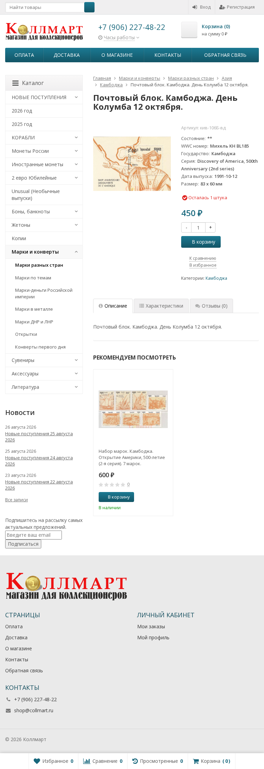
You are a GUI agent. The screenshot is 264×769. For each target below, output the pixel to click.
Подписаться (23, 544)
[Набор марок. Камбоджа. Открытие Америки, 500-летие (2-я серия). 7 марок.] (133, 409)
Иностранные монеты (37, 164)
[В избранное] (165, 497)
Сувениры (23, 360)
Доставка (67, 55)
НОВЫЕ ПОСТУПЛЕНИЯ (39, 97)
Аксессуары (25, 373)
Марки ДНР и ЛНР (34, 322)
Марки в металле (34, 309)
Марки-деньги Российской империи (44, 293)
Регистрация (241, 7)
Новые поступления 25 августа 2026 (39, 436)
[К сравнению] (155, 497)
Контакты (167, 55)
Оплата (24, 55)
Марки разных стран (39, 265)
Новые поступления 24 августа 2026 (39, 461)
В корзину (203, 241)
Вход (205, 7)
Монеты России (30, 151)
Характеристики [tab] (164, 305)
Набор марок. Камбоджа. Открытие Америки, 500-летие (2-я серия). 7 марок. (132, 457)
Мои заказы (151, 626)
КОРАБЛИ (23, 137)
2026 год (22, 110)
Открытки (26, 334)
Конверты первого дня (40, 347)
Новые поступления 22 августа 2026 (39, 485)
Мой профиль (153, 637)
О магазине (117, 55)
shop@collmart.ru (33, 710)
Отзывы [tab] (215, 305)
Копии (19, 238)
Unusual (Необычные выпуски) (36, 194)
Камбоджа (216, 278)
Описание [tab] (115, 305)
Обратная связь (225, 55)
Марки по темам (33, 278)
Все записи (16, 500)
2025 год (22, 124)
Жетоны (21, 225)
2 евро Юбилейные (34, 177)
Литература (25, 387)
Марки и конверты (35, 251)
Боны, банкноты (31, 211)
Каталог (33, 83)
